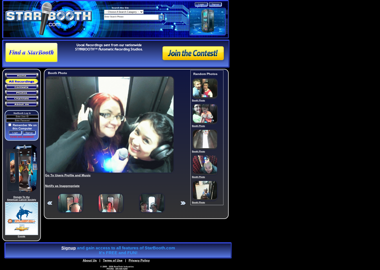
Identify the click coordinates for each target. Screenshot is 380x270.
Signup (68, 248)
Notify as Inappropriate (62, 186)
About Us (90, 260)
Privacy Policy (139, 260)
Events (21, 236)
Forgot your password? (22, 136)
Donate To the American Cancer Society (21, 198)
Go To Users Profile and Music (68, 175)
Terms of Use (112, 260)
